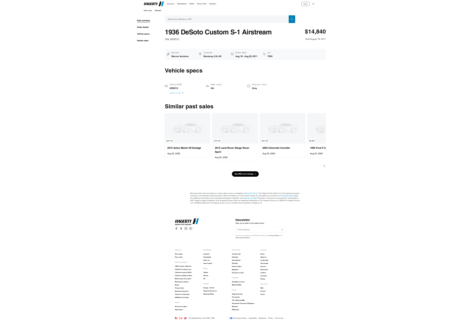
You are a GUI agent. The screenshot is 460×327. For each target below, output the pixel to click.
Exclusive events (238, 272)
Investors (263, 276)
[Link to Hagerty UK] (185, 318)
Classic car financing (182, 294)
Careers (263, 266)
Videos (205, 272)
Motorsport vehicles (182, 282)
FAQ (261, 288)
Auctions (206, 254)
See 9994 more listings (244, 174)
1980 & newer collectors (183, 266)
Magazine (235, 269)
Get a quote (179, 254)
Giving (262, 279)
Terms (262, 294)
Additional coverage (182, 297)
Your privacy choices (240, 318)
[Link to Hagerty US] (176, 318)
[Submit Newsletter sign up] (282, 230)
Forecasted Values (286, 196)
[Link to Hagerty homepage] (187, 221)
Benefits (235, 263)
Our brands (264, 263)
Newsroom (264, 269)
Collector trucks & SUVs (183, 272)
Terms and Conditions (243, 237)
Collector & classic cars (183, 269)
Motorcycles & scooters (183, 278)
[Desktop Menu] (313, 4)
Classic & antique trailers (183, 275)
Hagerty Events (237, 294)
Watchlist (158, 10)
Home (262, 254)
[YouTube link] (190, 228)
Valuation (235, 257)
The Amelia (236, 297)
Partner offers (237, 266)
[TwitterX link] (181, 228)
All (204, 278)
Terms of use (279, 318)
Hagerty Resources (210, 291)
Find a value (148, 10)
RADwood (235, 309)
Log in (305, 4)
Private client (179, 288)
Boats (177, 285)
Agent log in (179, 309)
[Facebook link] (176, 228)
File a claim (179, 257)
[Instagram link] (186, 228)
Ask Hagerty (236, 260)
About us (263, 257)
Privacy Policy (274, 235)
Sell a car (206, 260)
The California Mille (238, 300)
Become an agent (181, 306)
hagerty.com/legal (250, 198)
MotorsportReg (208, 294)
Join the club (236, 254)
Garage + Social (208, 288)
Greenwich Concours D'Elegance (243, 303)
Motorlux (235, 306)
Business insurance (182, 291)
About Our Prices (251, 193)
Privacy (263, 291)
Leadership (264, 260)
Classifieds (207, 257)
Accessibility (253, 318)
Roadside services (238, 282)
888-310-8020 (236, 285)
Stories (205, 275)
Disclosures (262, 318)
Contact (263, 272)
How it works (207, 263)
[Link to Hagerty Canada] (180, 318)
